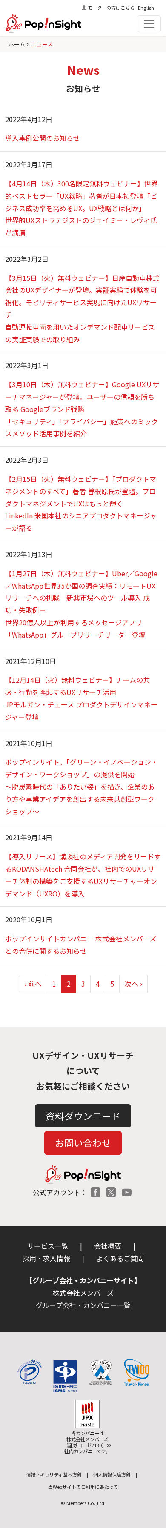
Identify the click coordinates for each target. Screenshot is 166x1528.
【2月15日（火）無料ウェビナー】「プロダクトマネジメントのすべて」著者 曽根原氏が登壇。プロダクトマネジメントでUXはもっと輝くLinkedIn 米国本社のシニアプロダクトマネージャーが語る (81, 503)
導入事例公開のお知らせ (42, 138)
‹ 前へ (33, 984)
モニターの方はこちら (111, 7)
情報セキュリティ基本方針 (54, 1474)
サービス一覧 (47, 1246)
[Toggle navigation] (149, 23)
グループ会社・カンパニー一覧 (83, 1305)
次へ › (133, 984)
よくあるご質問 (120, 1258)
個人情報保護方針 (112, 1474)
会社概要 (107, 1246)
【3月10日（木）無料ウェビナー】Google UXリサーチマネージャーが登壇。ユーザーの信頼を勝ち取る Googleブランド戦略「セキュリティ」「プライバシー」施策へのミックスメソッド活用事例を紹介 (82, 408)
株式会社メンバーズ (83, 1293)
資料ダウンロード (83, 1115)
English (146, 7)
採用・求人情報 (46, 1258)
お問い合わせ (83, 1142)
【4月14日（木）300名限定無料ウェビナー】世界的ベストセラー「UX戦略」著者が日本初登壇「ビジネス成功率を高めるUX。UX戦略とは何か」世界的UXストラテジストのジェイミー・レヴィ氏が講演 (81, 207)
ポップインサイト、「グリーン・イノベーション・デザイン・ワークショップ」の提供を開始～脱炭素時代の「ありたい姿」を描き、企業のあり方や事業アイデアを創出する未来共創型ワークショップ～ (81, 786)
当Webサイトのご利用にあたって (83, 1486)
